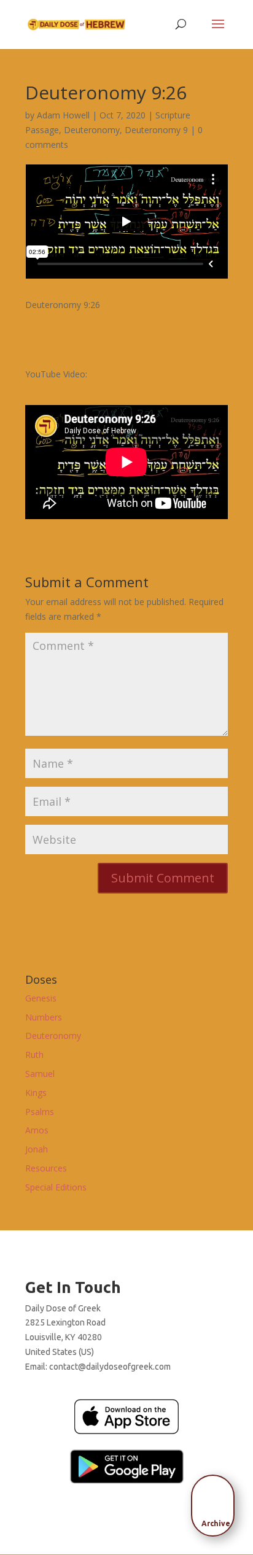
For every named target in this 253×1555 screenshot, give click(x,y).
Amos (37, 1130)
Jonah (36, 1149)
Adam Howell (63, 115)
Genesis (40, 998)
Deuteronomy (92, 130)
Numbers (43, 1017)
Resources (46, 1168)
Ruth (34, 1054)
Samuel (40, 1073)
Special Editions (56, 1187)
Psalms (39, 1111)
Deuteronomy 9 (156, 130)
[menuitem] (216, 1501)
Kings (36, 1092)
